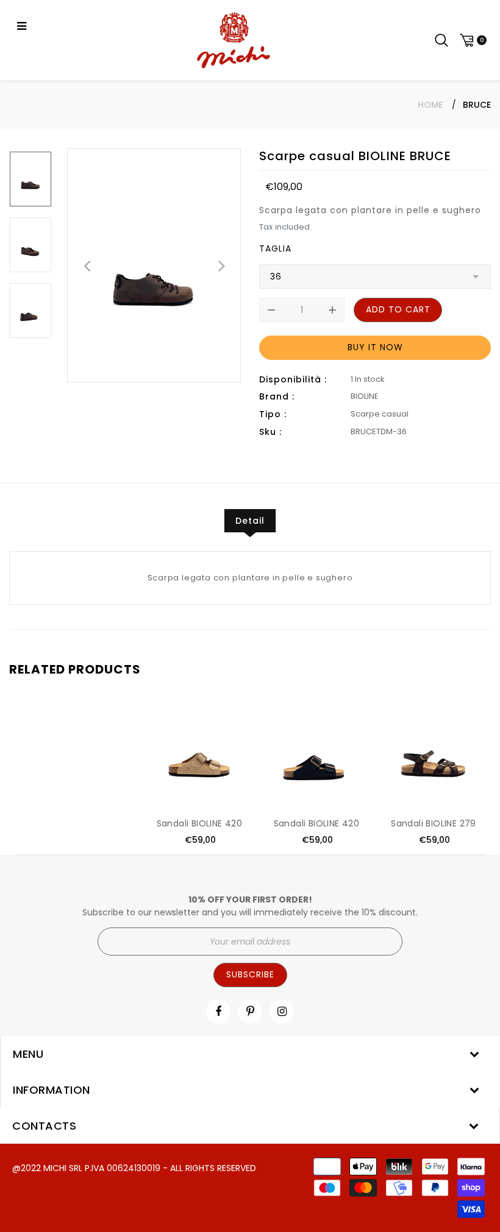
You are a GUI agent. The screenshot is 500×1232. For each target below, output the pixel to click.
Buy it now (375, 347)
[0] (471, 40)
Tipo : (273, 414)
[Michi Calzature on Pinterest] (250, 1011)
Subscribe (250, 974)
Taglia (275, 248)
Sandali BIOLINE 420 (200, 823)
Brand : (277, 396)
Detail (250, 521)
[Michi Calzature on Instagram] (282, 1011)
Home (430, 105)
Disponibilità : (293, 379)
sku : (270, 432)
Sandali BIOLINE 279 (433, 823)
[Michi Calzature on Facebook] (218, 1011)
